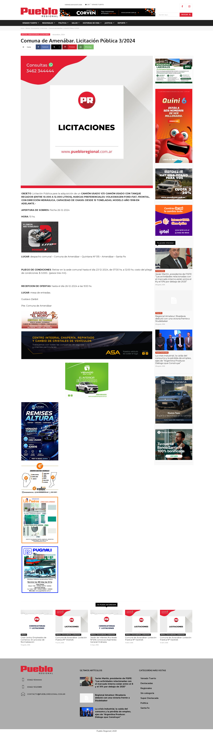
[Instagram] (189, 7)
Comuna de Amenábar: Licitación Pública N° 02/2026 (140, 638)
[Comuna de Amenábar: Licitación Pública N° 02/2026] (141, 621)
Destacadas (160, 271)
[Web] (173, 220)
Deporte (159, 313)
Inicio (22, 28)
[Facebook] (182, 7)
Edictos (23, 634)
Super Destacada (162, 352)
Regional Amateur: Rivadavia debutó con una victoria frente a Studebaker (172, 318)
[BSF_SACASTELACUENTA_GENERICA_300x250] (173, 444)
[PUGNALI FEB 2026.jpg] (86, 569)
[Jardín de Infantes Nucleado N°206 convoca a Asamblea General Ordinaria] (106, 621)
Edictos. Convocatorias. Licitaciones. (36, 28)
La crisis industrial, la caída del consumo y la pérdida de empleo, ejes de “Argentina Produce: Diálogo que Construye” (173, 359)
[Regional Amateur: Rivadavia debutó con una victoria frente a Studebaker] (173, 300)
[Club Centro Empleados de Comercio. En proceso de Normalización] (37, 621)
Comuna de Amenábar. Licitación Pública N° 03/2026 (71, 638)
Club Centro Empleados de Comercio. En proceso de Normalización (33, 639)
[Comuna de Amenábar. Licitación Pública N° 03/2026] (71, 621)
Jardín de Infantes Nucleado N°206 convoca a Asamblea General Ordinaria (103, 639)
